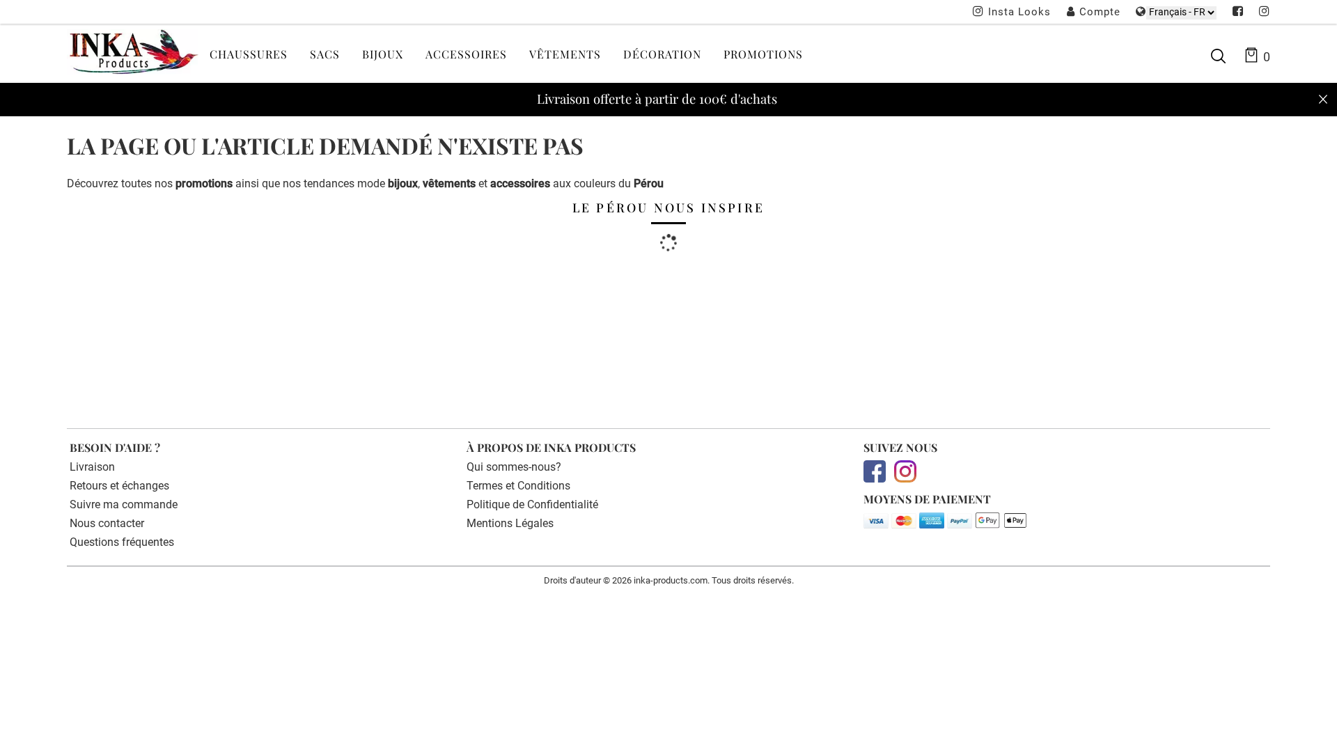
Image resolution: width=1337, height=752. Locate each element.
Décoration (662, 54)
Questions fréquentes (122, 542)
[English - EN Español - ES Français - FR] (1181, 12)
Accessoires (466, 54)
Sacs (325, 54)
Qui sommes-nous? (514, 466)
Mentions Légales (510, 523)
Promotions (763, 54)
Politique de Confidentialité (532, 504)
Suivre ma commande (124, 504)
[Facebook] (1238, 12)
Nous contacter (107, 523)
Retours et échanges (119, 485)
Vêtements (565, 54)
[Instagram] (1264, 12)
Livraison (92, 466)
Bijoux (382, 54)
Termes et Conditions (518, 485)
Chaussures (249, 54)
